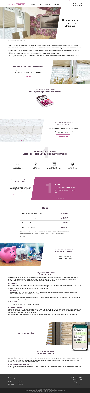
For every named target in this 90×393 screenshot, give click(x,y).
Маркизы (47, 4)
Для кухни (10, 383)
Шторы (40, 4)
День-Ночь (20, 384)
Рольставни (56, 4)
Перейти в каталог (63, 136)
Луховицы (11, 0)
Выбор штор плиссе (13, 378)
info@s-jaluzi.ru (78, 382)
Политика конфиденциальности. (49, 389)
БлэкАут (20, 381)
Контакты (79, 384)
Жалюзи (33, 4)
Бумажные (20, 383)
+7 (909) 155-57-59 (76, 5)
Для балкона (11, 381)
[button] (66, 81)
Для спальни (11, 384)
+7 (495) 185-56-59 (76, 3)
